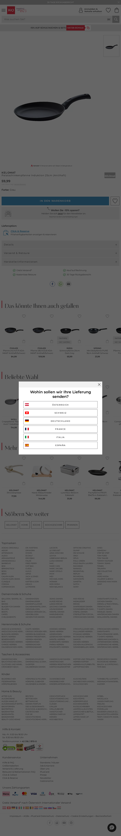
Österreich (60, 405)
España (60, 445)
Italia (60, 437)
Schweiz (61, 413)
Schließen (99, 384)
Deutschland (60, 421)
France (60, 429)
